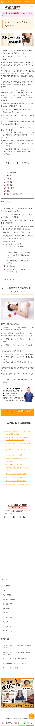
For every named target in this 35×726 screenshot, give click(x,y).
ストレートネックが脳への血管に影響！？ (16, 659)
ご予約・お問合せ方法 (9, 617)
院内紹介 (5, 613)
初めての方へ (7, 586)
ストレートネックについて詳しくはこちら (18, 412)
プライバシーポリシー (9, 631)
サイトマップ (7, 626)
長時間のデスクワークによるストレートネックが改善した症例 (18, 653)
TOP (4, 590)
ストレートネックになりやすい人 (17, 464)
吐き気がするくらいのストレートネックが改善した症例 (18, 646)
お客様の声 (6, 608)
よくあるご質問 (7, 604)
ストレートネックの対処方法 (16, 477)
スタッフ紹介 (7, 595)
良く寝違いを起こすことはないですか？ (15, 663)
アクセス (5, 622)
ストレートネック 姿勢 (14, 455)
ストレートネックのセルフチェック (18, 484)
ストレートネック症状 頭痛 (16, 474)
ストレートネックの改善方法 (16, 481)
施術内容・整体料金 (9, 599)
